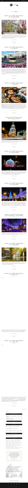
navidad (7, 445)
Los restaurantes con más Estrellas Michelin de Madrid (13, 426)
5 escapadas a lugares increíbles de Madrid (12, 428)
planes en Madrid (8, 446)
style (6, 448)
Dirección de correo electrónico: (10, 418)
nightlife (10, 445)
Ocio (11, 445)
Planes (16, 445)
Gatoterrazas (16, 398)
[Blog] (14, 456)
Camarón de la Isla (4, 72)
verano (18, 448)
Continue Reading (14, 207)
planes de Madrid (19, 445)
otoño (13, 445)
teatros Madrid (12, 448)
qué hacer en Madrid (8, 447)
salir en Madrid (17, 447)
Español (7, 411)
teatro (9, 448)
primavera (16, 446)
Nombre (7, 416)
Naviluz (21, 204)
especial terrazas (15, 399)
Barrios (14, 116)
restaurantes (12, 447)
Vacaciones (16, 448)
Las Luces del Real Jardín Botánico (22, 234)
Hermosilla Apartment (12, 204)
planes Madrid (12, 446)
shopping (20, 447)
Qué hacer (14, 14)
